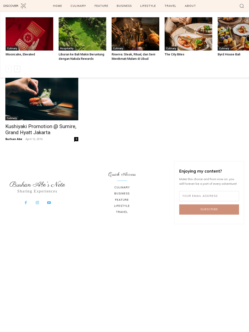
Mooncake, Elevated (20, 54)
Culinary (12, 48)
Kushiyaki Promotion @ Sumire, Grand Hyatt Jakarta (40, 129)
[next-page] (17, 69)
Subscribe (209, 209)
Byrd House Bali (229, 54)
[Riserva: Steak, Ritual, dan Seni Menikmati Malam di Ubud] (135, 34)
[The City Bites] (188, 34)
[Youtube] (48, 203)
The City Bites (174, 54)
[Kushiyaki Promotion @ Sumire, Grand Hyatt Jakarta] (41, 96)
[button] (241, 5)
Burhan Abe (13, 139)
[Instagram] (37, 203)
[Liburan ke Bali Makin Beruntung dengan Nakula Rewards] (82, 34)
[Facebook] (25, 203)
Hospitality (66, 48)
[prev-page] (9, 69)
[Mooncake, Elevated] (29, 34)
